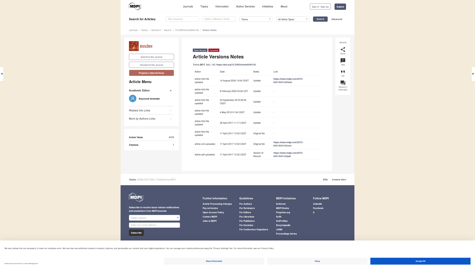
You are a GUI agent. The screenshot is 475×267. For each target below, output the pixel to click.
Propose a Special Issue (151, 73)
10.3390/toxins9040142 (187, 30)
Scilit (278, 216)
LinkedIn (317, 203)
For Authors (245, 203)
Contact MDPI (210, 216)
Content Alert (339, 179)
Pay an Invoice (210, 208)
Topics (204, 6)
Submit (340, 6)
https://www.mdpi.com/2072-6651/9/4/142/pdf (288, 154)
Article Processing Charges (217, 203)
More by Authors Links (142, 118)
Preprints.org (283, 212)
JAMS (279, 229)
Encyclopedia (283, 225)
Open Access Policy (213, 212)
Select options (138, 218)
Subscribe (136, 232)
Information (222, 6)
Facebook (318, 208)
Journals (188, 6)
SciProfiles (282, 220)
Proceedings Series (286, 233)
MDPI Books (282, 208)
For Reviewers (247, 208)
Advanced (336, 19)
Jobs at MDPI (210, 220)
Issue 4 (167, 30)
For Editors (245, 212)
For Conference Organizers (253, 229)
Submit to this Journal (151, 56)
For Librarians (246, 216)
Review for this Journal (151, 64)
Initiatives (267, 6)
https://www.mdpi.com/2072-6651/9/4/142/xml (288, 144)
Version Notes (209, 30)
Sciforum (281, 203)
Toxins (144, 30)
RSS (325, 179)
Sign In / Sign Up (320, 6)
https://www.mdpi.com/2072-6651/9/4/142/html (288, 80)
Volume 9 (156, 30)
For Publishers (247, 220)
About (284, 6)
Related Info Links (139, 110)
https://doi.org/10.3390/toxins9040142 (236, 64)
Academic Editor (139, 90)
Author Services (245, 6)
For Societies (246, 225)
